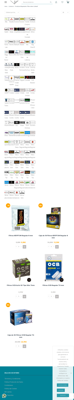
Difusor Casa (32, 104)
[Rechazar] (71, 373)
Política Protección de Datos (14, 382)
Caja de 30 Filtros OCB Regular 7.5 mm (20, 336)
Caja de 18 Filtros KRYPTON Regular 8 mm (53, 237)
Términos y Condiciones (12, 379)
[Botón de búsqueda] (51, 2)
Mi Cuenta (8, 392)
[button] (24, 247)
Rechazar (60, 390)
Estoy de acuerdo (62, 385)
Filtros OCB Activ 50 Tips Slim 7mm (21, 285)
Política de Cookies (11, 389)
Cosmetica (16, 101)
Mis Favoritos (9, 395)
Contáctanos (9, 385)
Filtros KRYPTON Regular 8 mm (21, 235)
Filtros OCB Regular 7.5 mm (53, 285)
